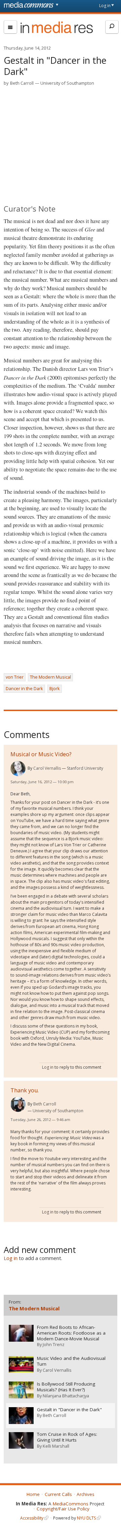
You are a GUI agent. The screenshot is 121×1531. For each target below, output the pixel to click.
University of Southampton (67, 83)
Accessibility (31, 1518)
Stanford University (85, 768)
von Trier (15, 677)
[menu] (10, 27)
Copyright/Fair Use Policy (63, 1509)
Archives (85, 1494)
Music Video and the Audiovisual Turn (71, 1361)
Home (33, 1494)
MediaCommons (70, 1504)
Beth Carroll (22, 83)
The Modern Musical (50, 677)
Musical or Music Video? (41, 754)
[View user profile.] (18, 768)
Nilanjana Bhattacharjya (66, 1396)
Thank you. (24, 1090)
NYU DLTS (86, 1518)
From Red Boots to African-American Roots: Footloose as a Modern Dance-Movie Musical (71, 1333)
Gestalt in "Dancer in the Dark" (69, 1410)
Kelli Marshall (56, 1446)
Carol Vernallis (47, 768)
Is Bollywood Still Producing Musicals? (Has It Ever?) (66, 1387)
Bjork (54, 688)
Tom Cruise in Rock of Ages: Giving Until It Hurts (67, 1437)
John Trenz (54, 1344)
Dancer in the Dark (24, 688)
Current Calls (58, 1494)
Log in (105, 5)
